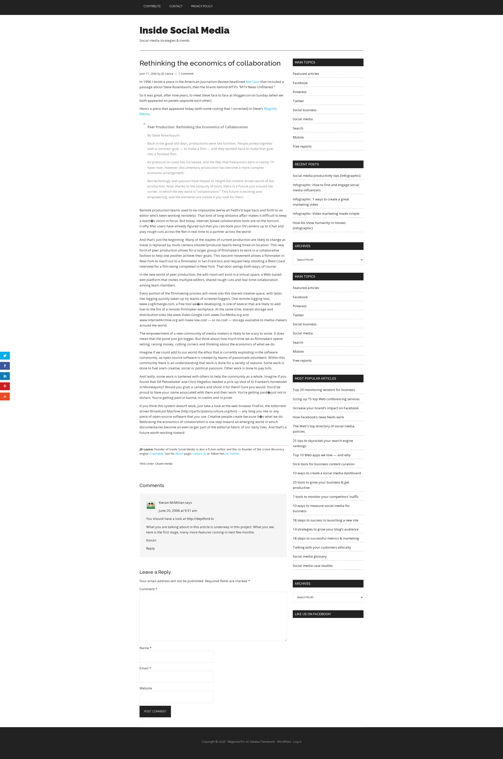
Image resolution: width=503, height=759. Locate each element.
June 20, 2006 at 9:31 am (178, 510)
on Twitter (232, 453)
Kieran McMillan (171, 502)
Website (146, 688)
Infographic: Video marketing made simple (326, 213)
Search (298, 128)
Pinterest (300, 92)
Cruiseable (156, 453)
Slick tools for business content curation (323, 464)
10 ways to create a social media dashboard (327, 473)
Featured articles (306, 73)
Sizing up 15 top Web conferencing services (326, 399)
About (179, 453)
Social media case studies (313, 565)
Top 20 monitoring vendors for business (324, 389)
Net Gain (253, 81)
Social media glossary (310, 556)
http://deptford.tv (200, 518)
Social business (305, 110)
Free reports (302, 146)
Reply (150, 548)
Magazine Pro (236, 741)
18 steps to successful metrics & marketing (326, 538)
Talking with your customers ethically (322, 547)
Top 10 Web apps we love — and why (322, 455)
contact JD (199, 453)
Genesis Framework (262, 741)
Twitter (298, 101)
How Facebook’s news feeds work (318, 417)
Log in (297, 741)
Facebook (300, 83)
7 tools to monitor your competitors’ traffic (326, 496)
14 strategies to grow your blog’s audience (326, 529)
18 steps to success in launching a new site (325, 520)
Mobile (298, 137)
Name (145, 648)
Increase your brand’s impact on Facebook (326, 408)
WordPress (284, 741)
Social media (303, 119)
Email (145, 668)
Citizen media (163, 463)
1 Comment (186, 73)
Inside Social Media (184, 30)
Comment (148, 589)
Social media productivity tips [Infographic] (327, 175)
